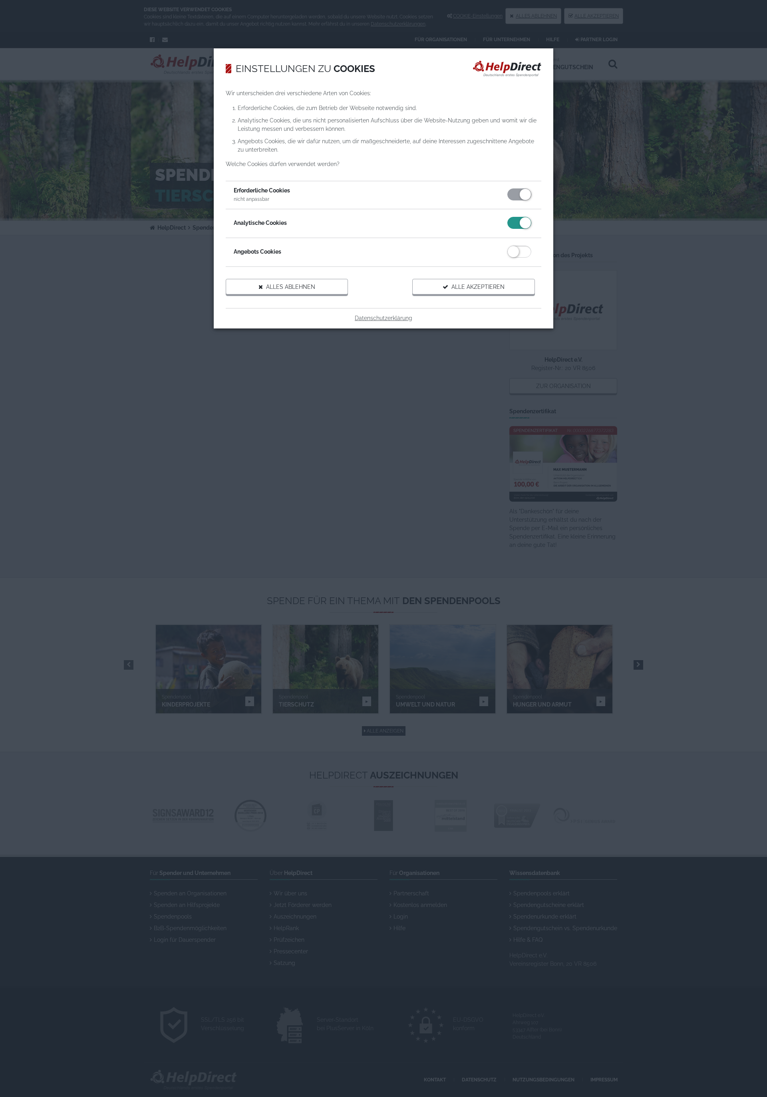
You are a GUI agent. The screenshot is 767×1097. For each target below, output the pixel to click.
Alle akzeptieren (476, 287)
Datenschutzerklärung (383, 318)
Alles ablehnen (289, 287)
